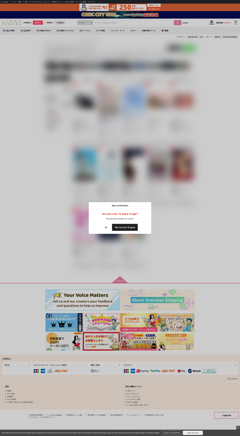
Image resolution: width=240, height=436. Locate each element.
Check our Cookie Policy (172, 433)
